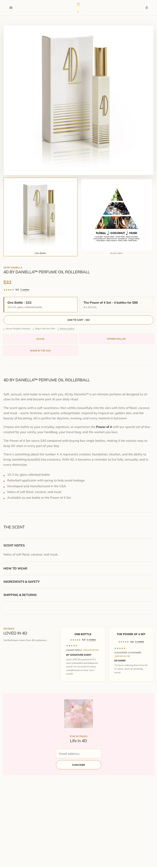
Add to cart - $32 (78, 319)
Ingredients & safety (21, 581)
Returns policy (67, 328)
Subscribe (78, 764)
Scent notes (14, 545)
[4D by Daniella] (79, 7)
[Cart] (147, 8)
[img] (83, 645)
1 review (24, 289)
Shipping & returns (20, 595)
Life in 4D (78, 740)
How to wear (15, 568)
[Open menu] (11, 8)
